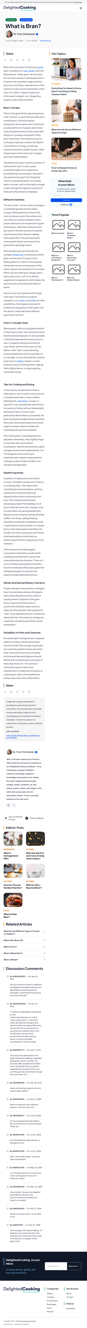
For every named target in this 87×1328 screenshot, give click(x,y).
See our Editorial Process (15, 818)
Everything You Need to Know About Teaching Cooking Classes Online (66, 91)
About (68, 1293)
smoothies (22, 401)
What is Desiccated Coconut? (72, 257)
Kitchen (30, 849)
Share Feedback (37, 818)
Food (6, 910)
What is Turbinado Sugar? (71, 235)
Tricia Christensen (26, 34)
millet (33, 300)
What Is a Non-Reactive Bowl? (34, 886)
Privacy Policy (8, 1324)
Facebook (70, 1308)
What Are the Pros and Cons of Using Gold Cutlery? (35, 856)
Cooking (55, 84)
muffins (20, 361)
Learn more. (78, 2)
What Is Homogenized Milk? (11, 856)
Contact (69, 1297)
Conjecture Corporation (27, 1321)
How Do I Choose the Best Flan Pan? (13, 886)
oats (25, 70)
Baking (54, 125)
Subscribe (66, 200)
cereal (40, 67)
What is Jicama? (57, 233)
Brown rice (18, 254)
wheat (32, 70)
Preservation (52, 1300)
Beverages (9, 849)
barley (22, 300)
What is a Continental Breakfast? (56, 257)
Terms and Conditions (21, 1324)
